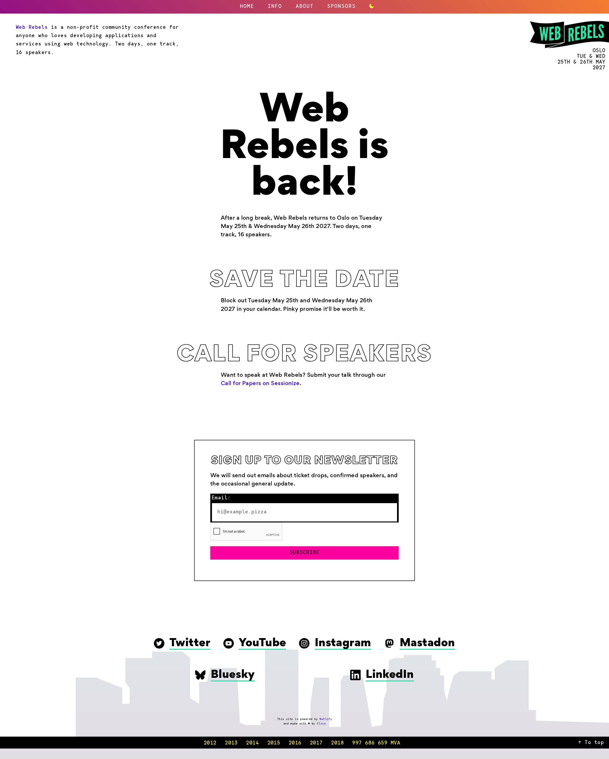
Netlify (325, 719)
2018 (337, 743)
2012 (210, 743)
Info (275, 6)
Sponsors (341, 6)
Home (247, 6)
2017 (316, 743)
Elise (321, 723)
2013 (231, 743)
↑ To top (591, 742)
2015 (273, 743)
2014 (252, 743)
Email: (221, 498)
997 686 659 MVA (376, 743)
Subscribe (304, 553)
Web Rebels (32, 27)
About (305, 6)
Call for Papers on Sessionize (260, 383)
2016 (295, 743)
